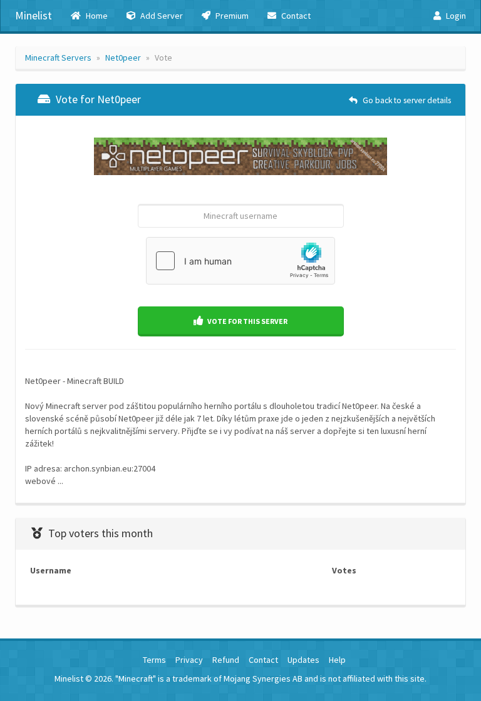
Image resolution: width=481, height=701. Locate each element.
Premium (231, 15)
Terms (154, 659)
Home (96, 15)
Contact (295, 15)
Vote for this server (246, 321)
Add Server (160, 15)
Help (337, 659)
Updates (303, 659)
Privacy (189, 659)
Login (455, 15)
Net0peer (123, 57)
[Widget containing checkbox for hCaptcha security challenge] (240, 261)
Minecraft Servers (58, 57)
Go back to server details (406, 100)
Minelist (33, 15)
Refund (225, 659)
